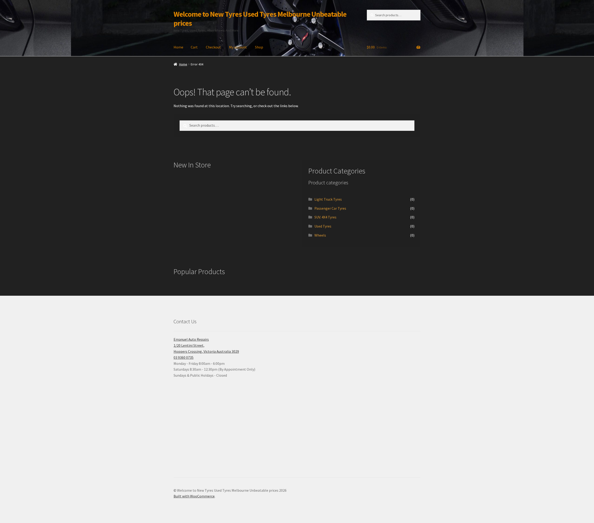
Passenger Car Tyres (330, 208)
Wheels (320, 235)
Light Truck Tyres (328, 199)
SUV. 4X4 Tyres (325, 217)
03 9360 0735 (184, 357)
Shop (259, 47)
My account (238, 47)
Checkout (213, 47)
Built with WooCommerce (194, 496)
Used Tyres (322, 226)
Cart (194, 47)
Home (178, 47)
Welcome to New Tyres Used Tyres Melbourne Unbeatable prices (260, 19)
